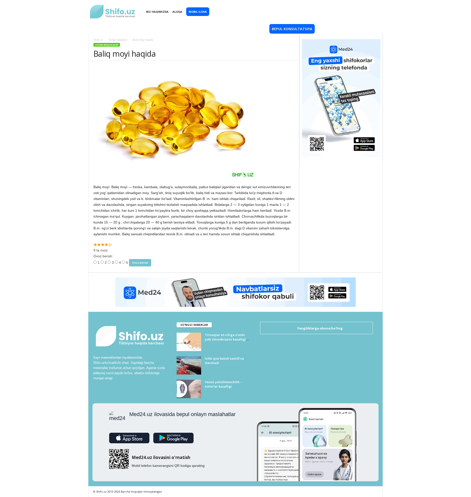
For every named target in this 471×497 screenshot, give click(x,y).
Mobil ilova (198, 11)
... (361, 28)
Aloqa (177, 11)
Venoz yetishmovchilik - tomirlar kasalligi (223, 384)
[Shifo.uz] (112, 7)
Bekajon (233, 28)
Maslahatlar (205, 28)
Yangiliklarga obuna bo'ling (319, 328)
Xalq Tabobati (141, 28)
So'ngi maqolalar (106, 44)
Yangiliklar (108, 28)
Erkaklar (257, 28)
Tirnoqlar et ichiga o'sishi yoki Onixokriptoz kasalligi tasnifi (225, 339)
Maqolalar (173, 28)
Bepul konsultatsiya (292, 28)
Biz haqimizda (157, 11)
